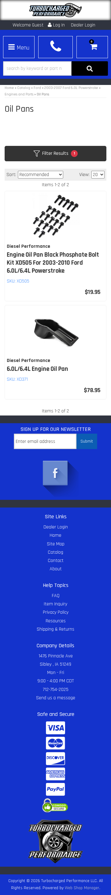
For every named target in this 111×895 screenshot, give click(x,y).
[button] (55, 68)
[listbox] (40, 175)
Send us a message (55, 698)
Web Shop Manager (82, 888)
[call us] (55, 46)
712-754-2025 (55, 689)
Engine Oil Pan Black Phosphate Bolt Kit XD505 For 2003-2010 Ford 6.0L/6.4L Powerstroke (53, 263)
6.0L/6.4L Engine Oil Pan (37, 369)
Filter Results (58, 153)
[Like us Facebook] (55, 474)
